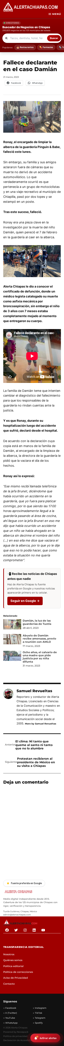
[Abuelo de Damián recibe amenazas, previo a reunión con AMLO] (12, 640)
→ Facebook (9, 1008)
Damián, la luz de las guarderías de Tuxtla (37, 622)
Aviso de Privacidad (15, 977)
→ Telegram (39, 1017)
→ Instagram (39, 1008)
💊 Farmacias (46, 47)
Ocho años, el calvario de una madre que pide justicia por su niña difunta (40, 657)
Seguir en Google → (25, 601)
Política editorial (13, 966)
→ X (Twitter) (10, 1012)
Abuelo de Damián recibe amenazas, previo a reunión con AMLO (39, 638)
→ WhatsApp (10, 1022)
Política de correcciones (18, 972)
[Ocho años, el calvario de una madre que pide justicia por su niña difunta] (12, 657)
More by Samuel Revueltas (40, 723)
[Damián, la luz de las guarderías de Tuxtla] (12, 625)
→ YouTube (9, 1017)
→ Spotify (38, 1022)
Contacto (9, 983)
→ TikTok (37, 1012)
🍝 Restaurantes (25, 47)
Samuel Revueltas (34, 691)
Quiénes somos (12, 960)
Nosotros (8, 954)
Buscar (54, 38)
